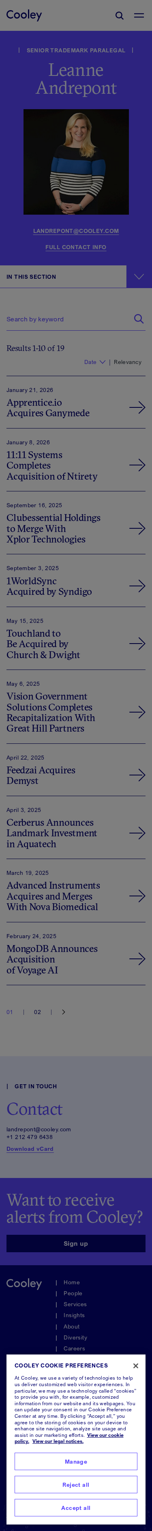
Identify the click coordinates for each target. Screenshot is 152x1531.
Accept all (75, 1507)
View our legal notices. (57, 1441)
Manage (76, 1461)
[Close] (136, 1366)
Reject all (75, 1484)
